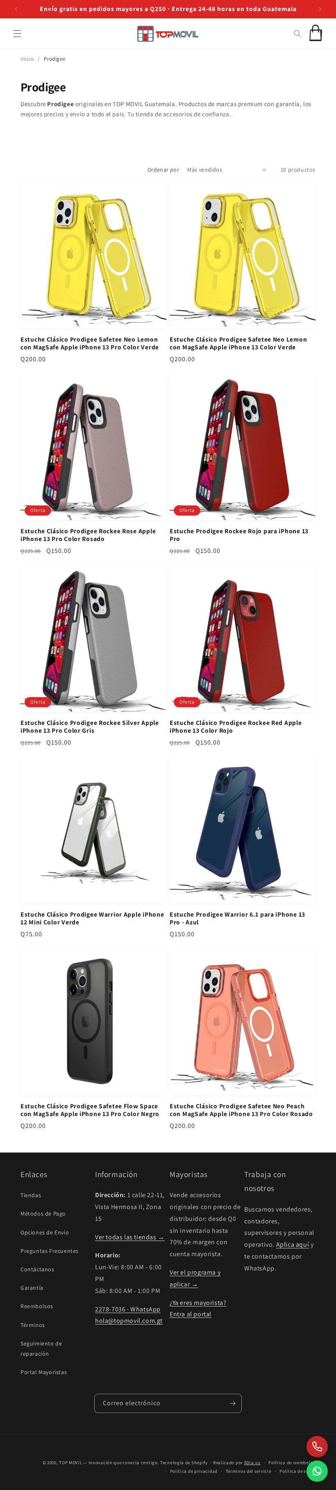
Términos (32, 1325)
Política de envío (297, 1471)
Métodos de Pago (43, 1213)
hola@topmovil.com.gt (129, 1320)
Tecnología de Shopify (184, 1462)
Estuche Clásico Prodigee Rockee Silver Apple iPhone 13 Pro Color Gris (89, 726)
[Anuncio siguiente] (320, 9)
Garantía (31, 1287)
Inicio (27, 58)
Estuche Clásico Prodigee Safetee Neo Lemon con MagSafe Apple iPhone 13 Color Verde (238, 343)
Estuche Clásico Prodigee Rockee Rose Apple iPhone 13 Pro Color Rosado (88, 535)
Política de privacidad (194, 1471)
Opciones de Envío (44, 1232)
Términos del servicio (249, 1471)
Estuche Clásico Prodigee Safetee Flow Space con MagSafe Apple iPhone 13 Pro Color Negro (89, 1110)
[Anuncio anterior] (16, 9)
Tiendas (30, 1195)
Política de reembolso (292, 1462)
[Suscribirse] (232, 1403)
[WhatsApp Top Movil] (317, 1471)
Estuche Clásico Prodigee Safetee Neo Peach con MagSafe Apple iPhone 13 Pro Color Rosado (241, 1110)
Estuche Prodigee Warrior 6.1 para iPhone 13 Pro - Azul (237, 918)
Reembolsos (36, 1306)
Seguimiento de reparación (41, 1348)
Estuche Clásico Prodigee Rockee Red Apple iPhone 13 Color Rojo (236, 726)
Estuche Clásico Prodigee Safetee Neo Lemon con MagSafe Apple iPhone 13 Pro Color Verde (89, 343)
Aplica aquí (292, 1244)
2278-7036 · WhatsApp (128, 1309)
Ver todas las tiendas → (130, 1237)
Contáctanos (37, 1269)
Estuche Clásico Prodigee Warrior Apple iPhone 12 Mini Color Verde (92, 918)
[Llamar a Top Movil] (317, 1446)
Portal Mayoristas (43, 1372)
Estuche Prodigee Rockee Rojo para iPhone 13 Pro (239, 535)
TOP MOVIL (70, 1462)
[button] (17, 34)
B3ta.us (252, 1462)
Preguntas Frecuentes (49, 1250)
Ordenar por (163, 169)
